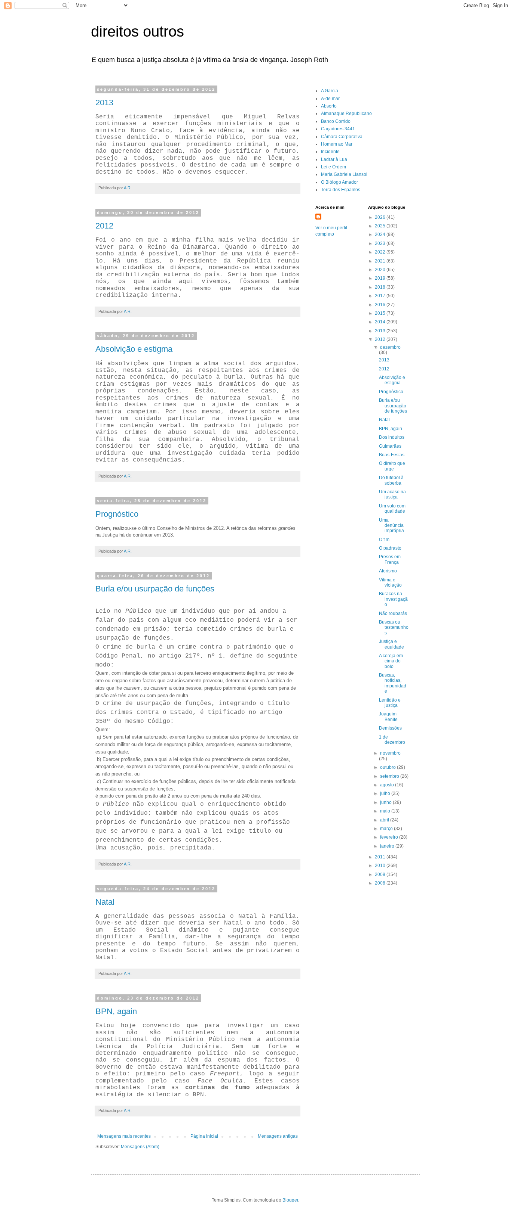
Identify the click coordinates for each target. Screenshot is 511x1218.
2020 (380, 269)
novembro (390, 753)
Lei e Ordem (333, 167)
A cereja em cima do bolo (391, 661)
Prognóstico (116, 514)
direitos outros (137, 31)
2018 (380, 287)
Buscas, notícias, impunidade (392, 683)
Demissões (390, 728)
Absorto (329, 106)
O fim (384, 539)
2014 (380, 321)
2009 (380, 874)
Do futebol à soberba (391, 480)
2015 (380, 313)
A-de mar (330, 98)
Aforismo (388, 571)
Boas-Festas (391, 454)
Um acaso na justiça (392, 494)
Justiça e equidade (391, 644)
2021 (380, 261)
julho (385, 793)
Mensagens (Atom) (140, 1146)
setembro (390, 776)
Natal (104, 902)
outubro (388, 767)
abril (385, 820)
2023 (380, 243)
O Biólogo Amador (339, 182)
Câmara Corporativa (341, 136)
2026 (380, 217)
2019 (380, 278)
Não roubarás (393, 613)
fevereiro (389, 837)
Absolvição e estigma (133, 349)
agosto (387, 784)
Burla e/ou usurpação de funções (154, 588)
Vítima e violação (390, 582)
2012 (104, 225)
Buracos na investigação (393, 599)
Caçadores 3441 (338, 128)
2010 (380, 865)
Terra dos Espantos (340, 189)
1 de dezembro (392, 739)
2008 (380, 883)
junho (386, 802)
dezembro (390, 347)
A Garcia (329, 90)
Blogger (290, 1200)
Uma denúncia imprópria (391, 526)
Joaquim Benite (388, 716)
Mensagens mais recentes (124, 1136)
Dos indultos (391, 437)
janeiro (387, 846)
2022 (380, 252)
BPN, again (116, 1011)
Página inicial (204, 1136)
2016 (380, 304)
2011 (380, 857)
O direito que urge (392, 466)
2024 (380, 234)
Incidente (330, 151)
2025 (380, 226)
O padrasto (390, 548)
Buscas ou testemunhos (394, 627)
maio (385, 811)
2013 (104, 102)
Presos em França (390, 559)
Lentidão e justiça (390, 702)
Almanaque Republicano (346, 113)
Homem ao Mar (336, 144)
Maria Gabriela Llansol (344, 174)
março (387, 828)
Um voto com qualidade (392, 508)
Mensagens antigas (278, 1136)
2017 (380, 295)
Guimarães (390, 446)
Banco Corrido (336, 121)
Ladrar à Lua (334, 159)
